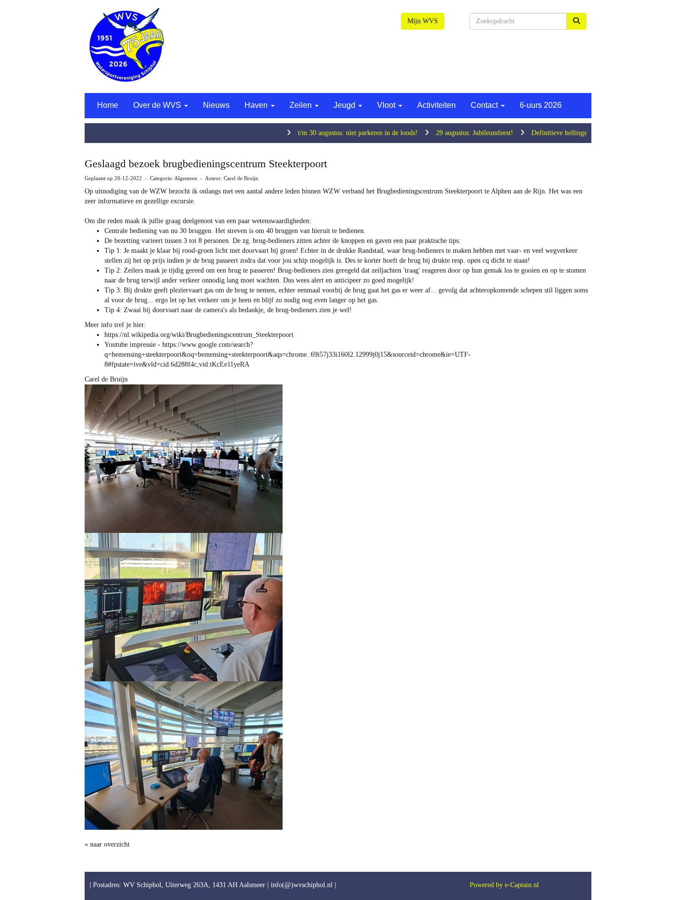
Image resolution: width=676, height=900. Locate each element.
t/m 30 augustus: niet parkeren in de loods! (333, 133)
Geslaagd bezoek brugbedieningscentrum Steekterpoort (206, 163)
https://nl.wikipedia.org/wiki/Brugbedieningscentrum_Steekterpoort (198, 334)
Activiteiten (436, 105)
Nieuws (216, 105)
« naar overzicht (107, 844)
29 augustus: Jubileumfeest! (449, 133)
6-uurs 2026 (541, 105)
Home (107, 105)
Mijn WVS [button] (422, 21)
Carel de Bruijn (241, 178)
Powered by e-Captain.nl (504, 885)
